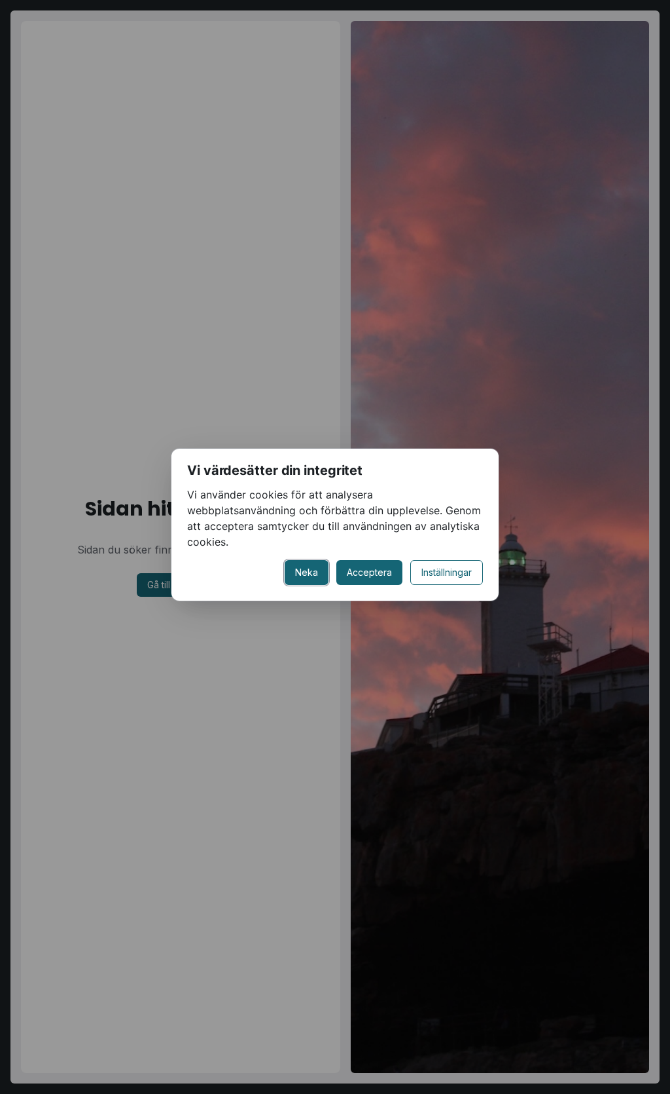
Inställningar (446, 572)
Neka (306, 572)
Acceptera (369, 572)
